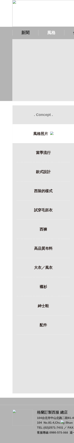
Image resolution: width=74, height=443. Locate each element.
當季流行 (43, 153)
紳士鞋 (43, 306)
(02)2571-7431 (53, 427)
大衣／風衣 (43, 267)
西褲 (43, 229)
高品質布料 (43, 248)
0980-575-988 (59, 432)
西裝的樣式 (43, 191)
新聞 (25, 32)
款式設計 (43, 172)
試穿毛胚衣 (43, 210)
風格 (51, 32)
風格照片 (41, 134)
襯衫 (43, 287)
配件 (43, 325)
